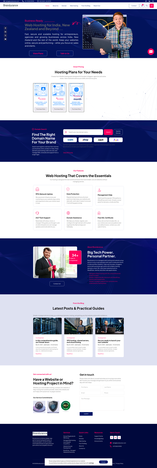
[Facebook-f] (146, 1)
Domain (64, 6)
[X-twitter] (153, 1)
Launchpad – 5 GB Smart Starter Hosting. (41, 103)
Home (47, 6)
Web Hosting (74, 6)
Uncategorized (40, 337)
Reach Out (97, 6)
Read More (39, 353)
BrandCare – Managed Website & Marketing (76, 103)
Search (108, 132)
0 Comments (54, 344)
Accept (103, 462)
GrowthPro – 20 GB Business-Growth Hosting (59, 103)
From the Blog (86, 6)
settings (91, 463)
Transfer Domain (118, 132)
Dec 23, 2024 (39, 344)
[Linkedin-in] (149, 1)
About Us (55, 6)
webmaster (47, 344)
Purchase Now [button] (40, 109)
